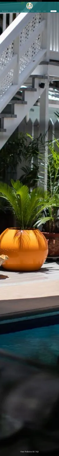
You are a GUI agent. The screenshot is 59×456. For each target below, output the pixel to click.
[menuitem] (14, 11)
